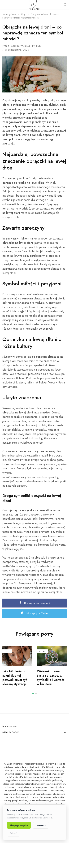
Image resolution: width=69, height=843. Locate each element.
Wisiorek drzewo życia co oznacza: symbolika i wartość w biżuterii (51, 677)
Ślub (38, 46)
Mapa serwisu (9, 726)
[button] (33, 693)
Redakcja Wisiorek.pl (21, 46)
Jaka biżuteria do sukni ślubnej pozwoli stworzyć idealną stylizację (14, 677)
